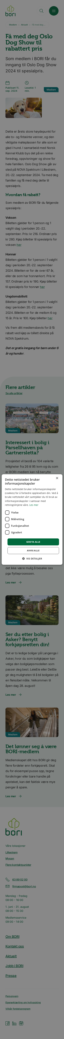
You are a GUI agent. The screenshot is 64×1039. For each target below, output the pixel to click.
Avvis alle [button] (33, 550)
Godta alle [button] (33, 541)
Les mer (33, 505)
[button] (32, 559)
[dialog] (32, 519)
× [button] (57, 478)
